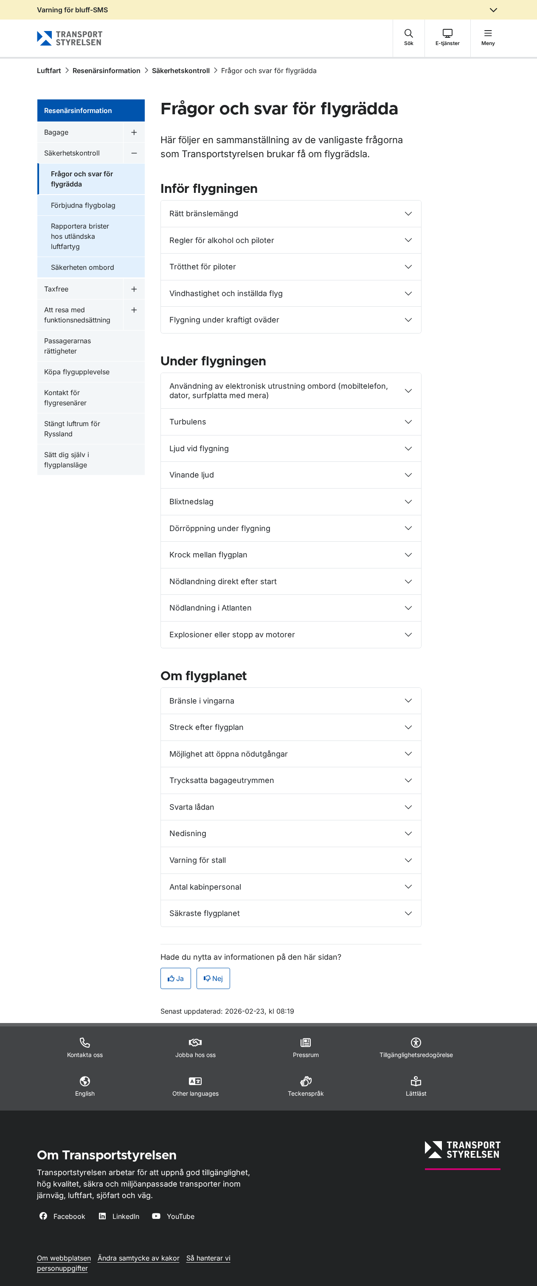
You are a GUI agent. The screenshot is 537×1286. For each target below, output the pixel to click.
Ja (180, 978)
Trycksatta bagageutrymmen (221, 780)
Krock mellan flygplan (208, 554)
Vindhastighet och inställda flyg (226, 293)
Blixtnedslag (191, 501)
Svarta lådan (191, 807)
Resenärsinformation (107, 70)
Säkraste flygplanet (204, 913)
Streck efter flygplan (206, 727)
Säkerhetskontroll (181, 70)
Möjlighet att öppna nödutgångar (228, 753)
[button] (409, 38)
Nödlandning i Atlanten (210, 607)
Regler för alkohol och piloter (221, 240)
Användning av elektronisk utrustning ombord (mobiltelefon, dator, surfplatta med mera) (278, 391)
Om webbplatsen (64, 1258)
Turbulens (187, 421)
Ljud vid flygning (199, 448)
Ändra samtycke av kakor (139, 1258)
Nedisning (187, 833)
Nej (217, 978)
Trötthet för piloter (202, 266)
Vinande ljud (191, 474)
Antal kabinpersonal (205, 886)
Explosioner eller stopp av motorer (232, 634)
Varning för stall (197, 860)
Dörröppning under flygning (219, 528)
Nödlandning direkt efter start (223, 581)
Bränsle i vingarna (201, 700)
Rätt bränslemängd (203, 213)
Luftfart (49, 70)
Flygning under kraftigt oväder (224, 319)
